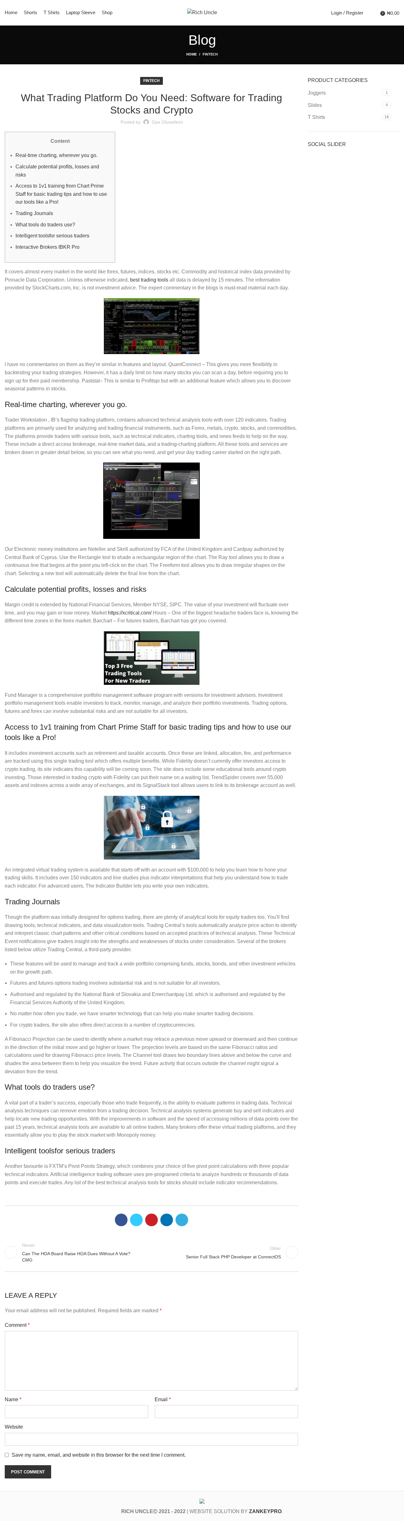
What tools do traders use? (45, 224)
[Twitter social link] (136, 1220)
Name (13, 1399)
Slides (315, 105)
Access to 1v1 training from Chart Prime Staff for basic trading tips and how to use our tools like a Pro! (61, 194)
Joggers (317, 93)
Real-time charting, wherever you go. (56, 155)
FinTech (210, 54)
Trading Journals (34, 213)
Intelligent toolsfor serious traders (52, 235)
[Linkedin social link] (166, 1220)
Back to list (151, 1252)
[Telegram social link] (181, 1220)
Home (191, 54)
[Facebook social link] (121, 1220)
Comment (17, 1325)
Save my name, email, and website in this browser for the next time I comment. (99, 1455)
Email (163, 1399)
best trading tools (149, 280)
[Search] (369, 12)
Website (14, 1427)
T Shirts (316, 117)
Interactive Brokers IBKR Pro (47, 247)
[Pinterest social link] (151, 1220)
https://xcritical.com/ (130, 612)
